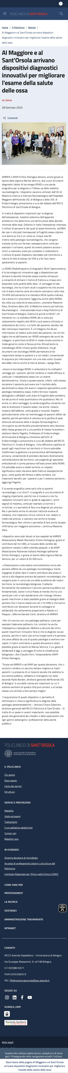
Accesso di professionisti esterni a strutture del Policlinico (29, 866)
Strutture (9, 792)
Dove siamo (10, 780)
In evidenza (11, 850)
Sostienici (10, 910)
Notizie (32, 27)
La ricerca (11, 902)
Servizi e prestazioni (17, 802)
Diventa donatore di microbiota (21, 858)
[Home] (34, 13)
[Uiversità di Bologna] (34, 753)
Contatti (10, 948)
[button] (61, 14)
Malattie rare (11, 839)
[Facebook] (22, 997)
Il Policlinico (18, 27)
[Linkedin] (14, 997)
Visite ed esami (12, 816)
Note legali (7, 1042)
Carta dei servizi (13, 786)
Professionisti (13, 893)
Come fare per (13, 885)
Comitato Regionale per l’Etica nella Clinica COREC (31, 874)
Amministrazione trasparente (23, 919)
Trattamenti (10, 822)
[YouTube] (29, 997)
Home (5, 27)
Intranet (10, 928)
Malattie (8, 811)
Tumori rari (10, 833)
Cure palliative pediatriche (18, 828)
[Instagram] (6, 997)
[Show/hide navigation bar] (5, 13)
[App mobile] (6, 1013)
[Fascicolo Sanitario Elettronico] (15, 1022)
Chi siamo (9, 775)
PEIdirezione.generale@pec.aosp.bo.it (29, 980)
